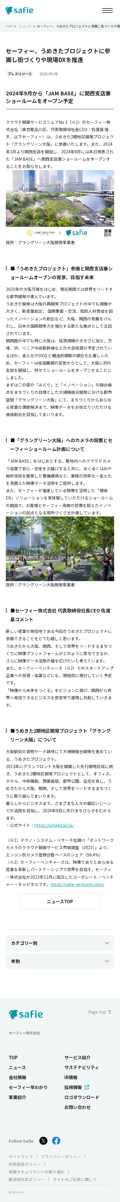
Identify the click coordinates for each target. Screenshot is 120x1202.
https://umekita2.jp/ (54, 825)
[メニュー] (107, 10)
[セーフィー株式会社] (20, 10)
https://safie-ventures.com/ (77, 884)
